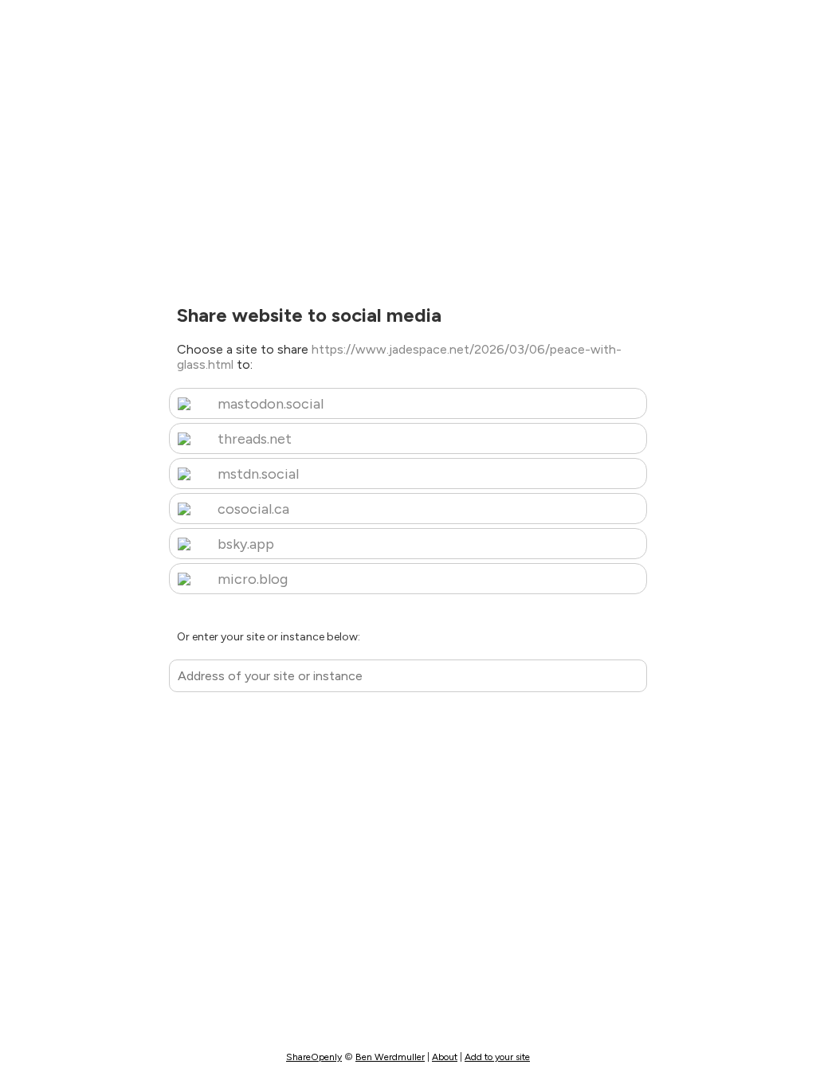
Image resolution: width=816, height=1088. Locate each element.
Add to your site (497, 1057)
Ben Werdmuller (390, 1057)
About (444, 1057)
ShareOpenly (314, 1057)
